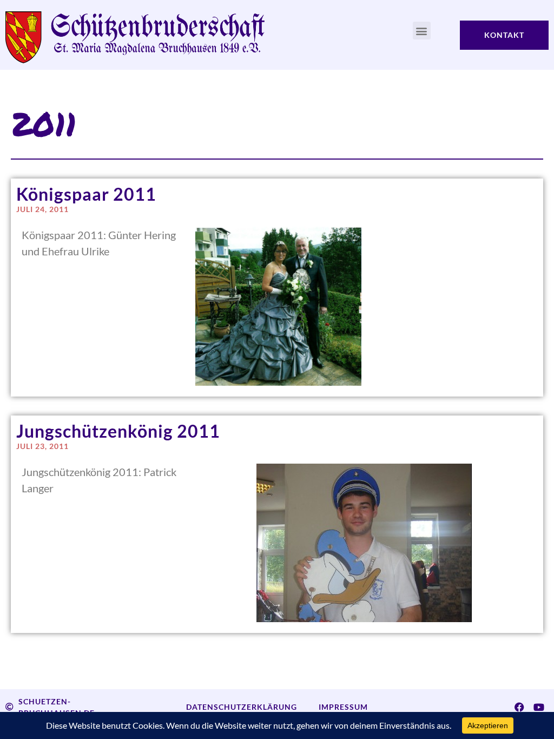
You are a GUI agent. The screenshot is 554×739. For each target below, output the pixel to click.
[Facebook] (519, 707)
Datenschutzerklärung (241, 706)
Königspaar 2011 (86, 193)
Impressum (343, 706)
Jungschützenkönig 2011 (118, 430)
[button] (422, 30)
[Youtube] (539, 707)
